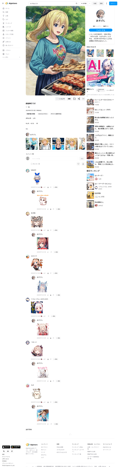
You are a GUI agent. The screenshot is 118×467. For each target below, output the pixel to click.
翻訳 (27, 129)
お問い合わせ (5, 459)
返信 (56, 187)
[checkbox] (31, 164)
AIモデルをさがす (62, 452)
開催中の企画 (91, 451)
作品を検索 (60, 447)
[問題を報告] (51, 187)
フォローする (100, 30)
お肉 (34, 118)
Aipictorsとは (107, 447)
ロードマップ (107, 450)
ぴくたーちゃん (6, 456)
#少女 (32, 123)
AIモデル (43, 455)
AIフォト (43, 450)
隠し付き (35, 164)
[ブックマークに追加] (74, 99)
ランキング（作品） (78, 447)
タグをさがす (60, 450)
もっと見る (109, 90)
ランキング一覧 (76, 454)
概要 (3, 454)
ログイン (113, 3)
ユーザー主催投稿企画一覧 (93, 457)
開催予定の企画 (92, 454)
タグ (42, 457)
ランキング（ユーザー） (78, 450)
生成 (95, 3)
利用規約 (4, 461)
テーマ (43, 452)
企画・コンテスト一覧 (93, 448)
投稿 (101, 3)
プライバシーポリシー (7, 463)
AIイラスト (44, 447)
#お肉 (27, 123)
